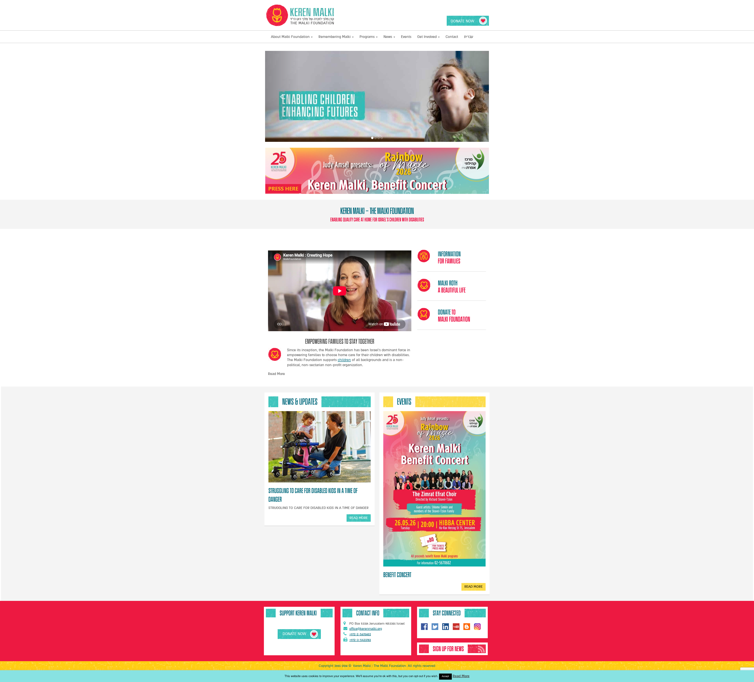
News (388, 37)
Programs (368, 37)
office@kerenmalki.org (365, 629)
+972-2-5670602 (360, 634)
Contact (452, 37)
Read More (461, 676)
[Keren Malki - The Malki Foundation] (300, 15)
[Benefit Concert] (434, 488)
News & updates (300, 402)
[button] (282, 96)
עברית (468, 37)
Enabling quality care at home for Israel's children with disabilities (377, 220)
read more (360, 519)
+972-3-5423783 (360, 640)
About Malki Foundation (291, 37)
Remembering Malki (335, 37)
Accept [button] (445, 676)
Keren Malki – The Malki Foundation (377, 211)
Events (406, 37)
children (344, 360)
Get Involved (427, 37)
